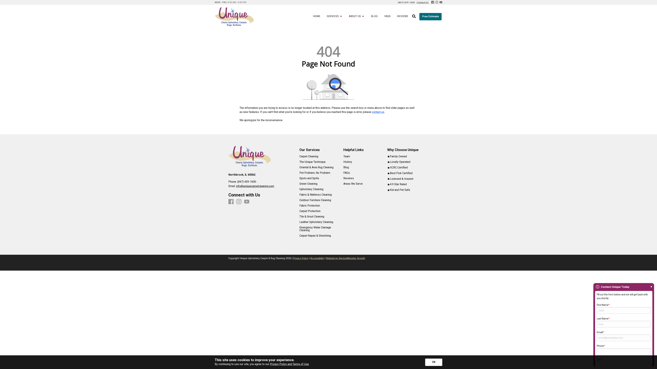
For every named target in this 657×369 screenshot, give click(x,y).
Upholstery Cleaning (311, 189)
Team (346, 156)
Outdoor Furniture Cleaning (315, 200)
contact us (378, 112)
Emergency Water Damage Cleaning (315, 229)
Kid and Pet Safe (400, 190)
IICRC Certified (399, 167)
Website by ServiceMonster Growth (345, 258)
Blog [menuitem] (374, 16)
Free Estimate (430, 16)
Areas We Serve (353, 183)
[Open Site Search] (414, 16)
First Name (602, 305)
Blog (346, 167)
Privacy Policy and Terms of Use (289, 364)
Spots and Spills (309, 178)
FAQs (346, 173)
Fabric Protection (309, 205)
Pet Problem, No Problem (314, 173)
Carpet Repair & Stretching (315, 235)
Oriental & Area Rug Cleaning (316, 167)
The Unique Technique (312, 162)
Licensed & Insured (401, 178)
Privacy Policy (300, 258)
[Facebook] (432, 2)
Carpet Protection (309, 211)
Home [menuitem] (316, 16)
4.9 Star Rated (398, 184)
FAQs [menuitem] (387, 16)
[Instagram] (436, 2)
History (347, 162)
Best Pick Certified (401, 173)
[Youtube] (441, 2)
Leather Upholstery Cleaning (316, 222)
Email (600, 332)
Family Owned (398, 156)
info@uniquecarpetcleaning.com (255, 186)
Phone (600, 346)
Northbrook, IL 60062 (241, 174)
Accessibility (317, 258)
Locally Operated (400, 162)
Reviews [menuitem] (402, 16)
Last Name (602, 318)
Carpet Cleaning (308, 156)
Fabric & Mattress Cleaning (315, 194)
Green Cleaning (308, 183)
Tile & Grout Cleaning (311, 216)
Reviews (348, 178)
